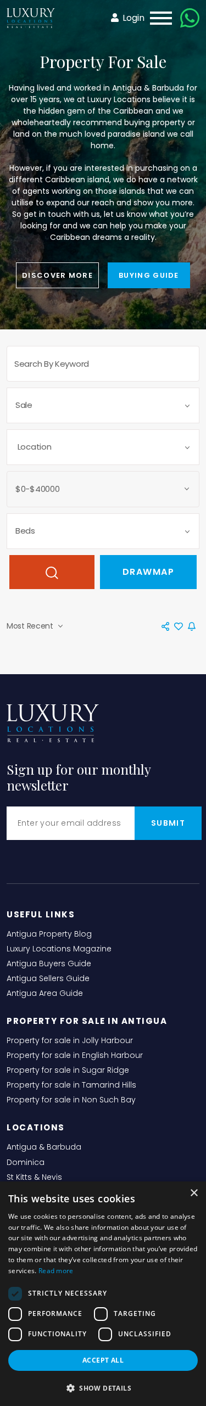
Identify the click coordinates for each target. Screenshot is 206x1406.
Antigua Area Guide (45, 993)
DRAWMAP (149, 571)
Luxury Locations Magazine (59, 948)
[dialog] (103, 1293)
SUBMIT (168, 822)
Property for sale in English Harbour (75, 1055)
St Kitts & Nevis (34, 1177)
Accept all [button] (103, 1360)
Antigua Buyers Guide (49, 963)
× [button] (194, 1193)
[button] (103, 1387)
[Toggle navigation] (157, 18)
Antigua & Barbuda (44, 1146)
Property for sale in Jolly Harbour (70, 1040)
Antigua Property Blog (49, 933)
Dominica (25, 1162)
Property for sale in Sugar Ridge (68, 1070)
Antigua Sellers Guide (48, 978)
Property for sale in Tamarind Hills (71, 1084)
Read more (56, 1270)
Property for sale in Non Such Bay (71, 1099)
